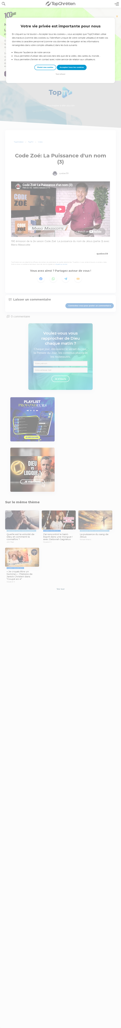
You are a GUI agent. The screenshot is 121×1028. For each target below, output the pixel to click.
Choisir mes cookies (45, 67)
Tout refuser (60, 74)
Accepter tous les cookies (72, 67)
